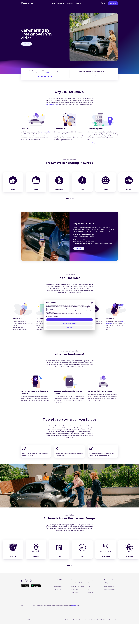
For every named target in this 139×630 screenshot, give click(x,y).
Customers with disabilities (90, 620)
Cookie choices (68, 620)
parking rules (74, 605)
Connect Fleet (74, 589)
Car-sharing (57, 583)
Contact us (90, 592)
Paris (48, 104)
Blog (89, 589)
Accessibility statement (102, 620)
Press (89, 586)
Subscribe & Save (109, 586)
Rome (52, 104)
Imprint (60, 620)
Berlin (56, 104)
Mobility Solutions (58, 3)
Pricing (106, 583)
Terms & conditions (77, 620)
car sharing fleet (46, 132)
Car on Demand (58, 586)
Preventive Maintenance (77, 586)
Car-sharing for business (77, 583)
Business (70, 3)
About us (90, 583)
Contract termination (113, 620)
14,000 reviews (50, 73)
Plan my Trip (57, 589)
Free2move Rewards (109, 589)
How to (78, 3)
